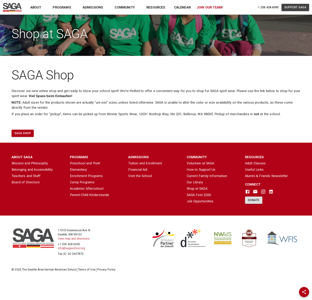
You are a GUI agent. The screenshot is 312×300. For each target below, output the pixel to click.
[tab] (36, 7)
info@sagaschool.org (71, 248)
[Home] (12, 7)
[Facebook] (247, 191)
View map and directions (74, 238)
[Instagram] (263, 191)
